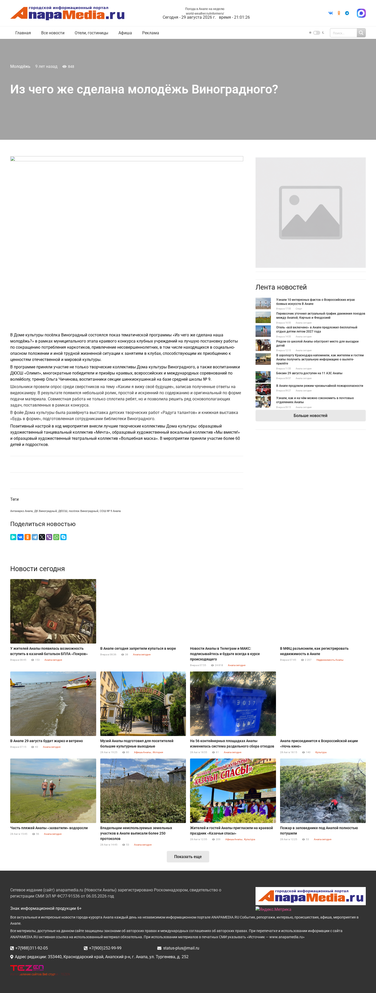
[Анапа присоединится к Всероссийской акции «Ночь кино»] (323, 703)
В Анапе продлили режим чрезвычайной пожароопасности (319, 386)
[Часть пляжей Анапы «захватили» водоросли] (53, 791)
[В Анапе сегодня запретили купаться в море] (143, 611)
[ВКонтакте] (20, 537)
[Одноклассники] (28, 537)
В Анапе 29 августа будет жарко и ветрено (46, 741)
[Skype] (63, 537)
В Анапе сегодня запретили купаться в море (138, 648)
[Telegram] (347, 13)
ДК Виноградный (45, 511)
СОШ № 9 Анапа (110, 511)
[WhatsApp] (56, 537)
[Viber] (49, 537)
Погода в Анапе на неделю (204, 9)
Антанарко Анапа (21, 511)
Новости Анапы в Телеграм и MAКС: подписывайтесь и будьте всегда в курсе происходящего (225, 653)
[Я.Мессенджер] (13, 537)
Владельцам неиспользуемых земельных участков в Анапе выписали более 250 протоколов (136, 833)
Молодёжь (20, 66)
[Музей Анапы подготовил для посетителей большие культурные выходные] (143, 703)
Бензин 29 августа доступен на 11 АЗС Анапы (309, 373)
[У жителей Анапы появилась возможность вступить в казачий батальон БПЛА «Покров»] (53, 611)
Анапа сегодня (304, 323)
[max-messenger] (361, 13)
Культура (320, 752)
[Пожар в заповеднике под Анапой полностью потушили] (323, 791)
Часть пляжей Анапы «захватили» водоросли (49, 828)
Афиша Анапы (142, 752)
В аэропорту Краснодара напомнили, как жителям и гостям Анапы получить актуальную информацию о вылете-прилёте (320, 359)
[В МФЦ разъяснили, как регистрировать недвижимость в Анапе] (323, 611)
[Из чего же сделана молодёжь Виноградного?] (311, 160)
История (158, 752)
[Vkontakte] (331, 13)
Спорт (299, 308)
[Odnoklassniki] (339, 13)
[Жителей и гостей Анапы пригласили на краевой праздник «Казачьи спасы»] (233, 791)
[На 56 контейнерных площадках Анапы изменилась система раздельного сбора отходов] (233, 703)
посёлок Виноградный (83, 511)
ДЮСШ (62, 511)
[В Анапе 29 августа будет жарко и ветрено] (53, 703)
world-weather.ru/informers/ (205, 13)
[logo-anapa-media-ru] (67, 13)
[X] (42, 537)
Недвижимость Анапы (330, 659)
